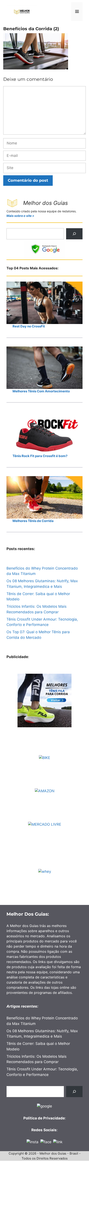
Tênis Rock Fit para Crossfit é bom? (40, 456)
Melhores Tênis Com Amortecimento (41, 391)
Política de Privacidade (44, 1118)
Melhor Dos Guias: (27, 914)
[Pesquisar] (74, 233)
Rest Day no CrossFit (29, 326)
